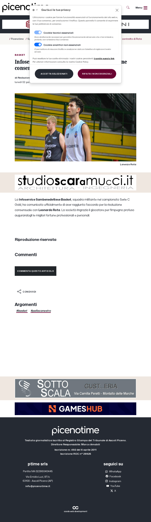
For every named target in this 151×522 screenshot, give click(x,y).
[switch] (38, 44)
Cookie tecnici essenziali (58, 33)
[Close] (117, 10)
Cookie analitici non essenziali (62, 45)
